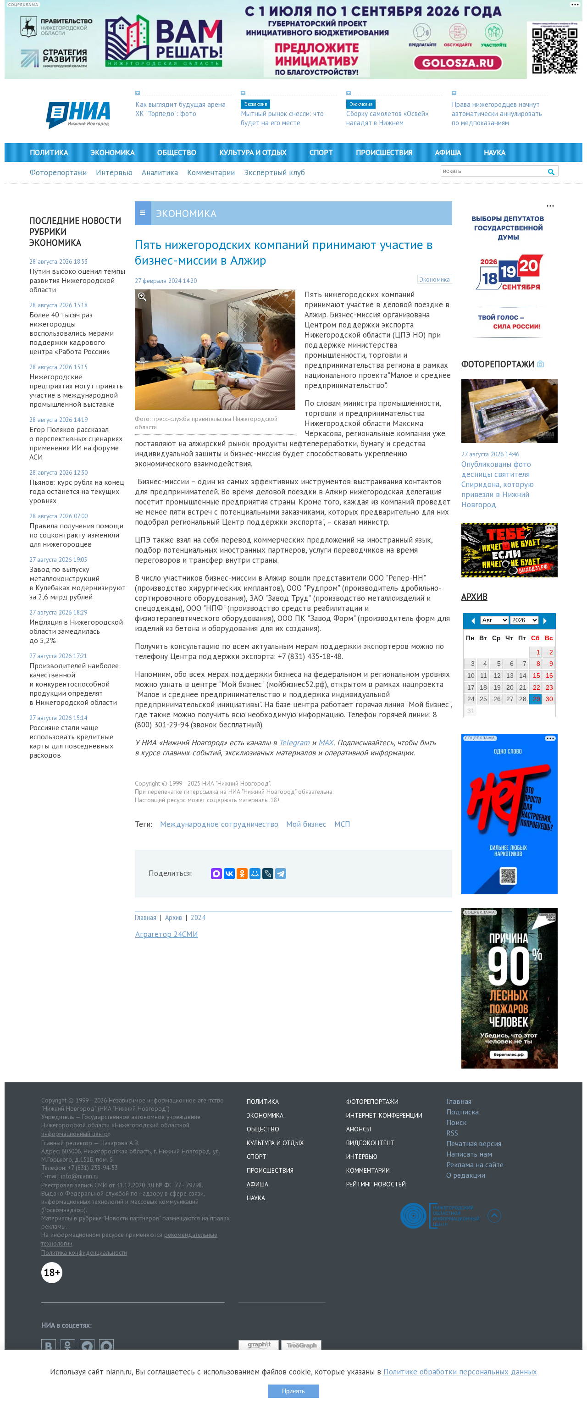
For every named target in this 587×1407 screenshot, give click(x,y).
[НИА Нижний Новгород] (78, 127)
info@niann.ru (80, 1176)
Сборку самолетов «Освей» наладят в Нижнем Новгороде (387, 122)
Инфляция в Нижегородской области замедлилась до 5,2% (76, 631)
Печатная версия (473, 1143)
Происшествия (384, 152)
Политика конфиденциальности (84, 1252)
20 (510, 687)
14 (522, 675)
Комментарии (211, 172)
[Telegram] (280, 873)
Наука (494, 152)
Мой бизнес (306, 824)
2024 (198, 917)
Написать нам (469, 1153)
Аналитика (160, 172)
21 (522, 687)
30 (549, 699)
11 (483, 675)
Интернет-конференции (384, 1115)
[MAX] (216, 873)
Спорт (321, 152)
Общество (176, 152)
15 (536, 675)
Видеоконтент (370, 1143)
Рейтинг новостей (376, 1184)
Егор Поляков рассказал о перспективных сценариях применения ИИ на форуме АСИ (75, 443)
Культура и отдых (253, 152)
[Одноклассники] (242, 873)
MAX (325, 742)
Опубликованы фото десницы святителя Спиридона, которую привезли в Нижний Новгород (497, 484)
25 (483, 699)
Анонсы (358, 1129)
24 (471, 699)
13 (510, 675)
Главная (145, 917)
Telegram (294, 742)
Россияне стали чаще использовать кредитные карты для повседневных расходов (71, 741)
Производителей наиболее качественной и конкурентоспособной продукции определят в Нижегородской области (74, 684)
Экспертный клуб (274, 172)
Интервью (114, 172)
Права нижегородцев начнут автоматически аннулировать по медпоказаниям (497, 113)
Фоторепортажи (58, 172)
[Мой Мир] (254, 873)
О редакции (465, 1175)
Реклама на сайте (475, 1164)
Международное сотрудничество (219, 824)
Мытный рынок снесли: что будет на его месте (282, 118)
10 (471, 675)
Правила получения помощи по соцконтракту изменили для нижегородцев (76, 534)
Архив (173, 917)
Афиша (448, 152)
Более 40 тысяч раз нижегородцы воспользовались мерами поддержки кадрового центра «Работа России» (71, 333)
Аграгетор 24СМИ (166, 934)
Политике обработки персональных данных (460, 1372)
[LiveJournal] (267, 873)
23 (549, 687)
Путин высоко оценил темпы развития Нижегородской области (77, 280)
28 (522, 699)
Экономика (112, 152)
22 (536, 687)
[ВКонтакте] (229, 873)
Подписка (462, 1111)
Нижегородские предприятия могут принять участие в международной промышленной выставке (76, 390)
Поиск (456, 1122)
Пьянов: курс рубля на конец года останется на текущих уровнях (76, 491)
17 (471, 687)
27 (510, 699)
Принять (293, 1391)
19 (497, 687)
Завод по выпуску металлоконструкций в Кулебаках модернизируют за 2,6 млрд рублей (77, 583)
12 (497, 675)
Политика (49, 152)
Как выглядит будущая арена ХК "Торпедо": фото (180, 109)
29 (536, 699)
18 (483, 687)
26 (497, 699)
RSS (452, 1132)
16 (549, 675)
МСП (342, 824)
